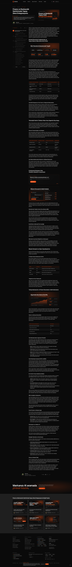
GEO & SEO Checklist (27, 542)
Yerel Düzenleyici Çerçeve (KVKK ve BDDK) (19, 56)
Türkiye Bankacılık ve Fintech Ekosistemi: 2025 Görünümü (20, 51)
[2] (57, 183)
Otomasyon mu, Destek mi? (18, 61)
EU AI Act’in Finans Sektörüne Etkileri (19, 57)
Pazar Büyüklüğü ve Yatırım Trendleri (19, 32)
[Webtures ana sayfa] (15, 1)
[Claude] (47, 559)
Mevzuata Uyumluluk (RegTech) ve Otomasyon (20, 45)
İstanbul (50, 538)
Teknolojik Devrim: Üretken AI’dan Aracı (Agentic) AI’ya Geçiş (21, 36)
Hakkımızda (14, 538)
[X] (52, 559)
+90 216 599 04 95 (51, 547)
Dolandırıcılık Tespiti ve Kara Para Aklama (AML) (20, 42)
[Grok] (54, 559)
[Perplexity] (50, 559)
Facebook (47, 555)
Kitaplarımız (26, 538)
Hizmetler (24, 1)
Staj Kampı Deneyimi (15, 547)
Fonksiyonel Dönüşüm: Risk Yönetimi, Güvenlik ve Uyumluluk (20, 41)
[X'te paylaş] (47, 474)
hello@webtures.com (51, 548)
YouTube (53, 554)
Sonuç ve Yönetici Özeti (17, 64)
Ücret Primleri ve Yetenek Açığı (18, 60)
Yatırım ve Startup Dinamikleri (18, 53)
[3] (58, 183)
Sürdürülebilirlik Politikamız (28, 547)
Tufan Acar (26, 473)
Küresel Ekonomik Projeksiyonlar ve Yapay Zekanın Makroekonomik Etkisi (20, 31)
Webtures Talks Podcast (28, 541)
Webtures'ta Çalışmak (15, 544)
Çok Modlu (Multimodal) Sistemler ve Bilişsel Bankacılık (21, 39)
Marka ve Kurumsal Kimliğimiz (16, 541)
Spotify (52, 555)
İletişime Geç (57, 1)
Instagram (50, 554)
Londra (50, 543)
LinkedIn (46, 554)
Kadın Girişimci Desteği (28, 548)
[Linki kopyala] (49, 474)
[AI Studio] (49, 559)
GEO (31, 554)
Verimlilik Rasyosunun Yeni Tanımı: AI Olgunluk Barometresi (20, 34)
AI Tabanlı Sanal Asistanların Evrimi (19, 48)
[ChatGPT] (45, 559)
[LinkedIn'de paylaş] (45, 474)
